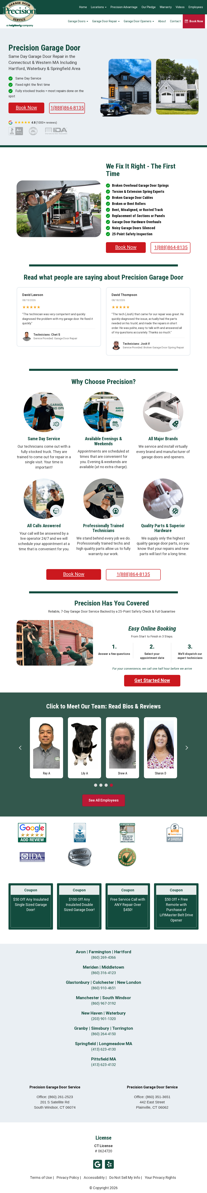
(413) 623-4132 (103, 1065)
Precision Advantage (124, 7)
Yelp (109, 1164)
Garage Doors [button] (77, 21)
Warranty (166, 7)
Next (187, 748)
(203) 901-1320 (103, 1019)
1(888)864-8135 (67, 108)
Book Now (26, 107)
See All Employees (104, 800)
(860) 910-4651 (103, 988)
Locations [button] (98, 7)
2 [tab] (101, 785)
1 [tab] (96, 785)
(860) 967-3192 (103, 1003)
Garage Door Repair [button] (105, 21)
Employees (196, 7)
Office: (55, 1097)
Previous (20, 748)
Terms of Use (41, 1177)
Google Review (97, 1164)
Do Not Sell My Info (124, 1177)
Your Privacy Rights (160, 1177)
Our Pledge (149, 7)
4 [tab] (111, 785)
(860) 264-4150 (103, 1034)
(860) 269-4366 (103, 957)
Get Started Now (152, 680)
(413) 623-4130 (103, 1049)
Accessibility (94, 1177)
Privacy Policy (68, 1177)
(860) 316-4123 (103, 973)
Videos (180, 7)
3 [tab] (106, 785)
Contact (175, 21)
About (162, 21)
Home (83, 7)
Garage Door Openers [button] (138, 21)
